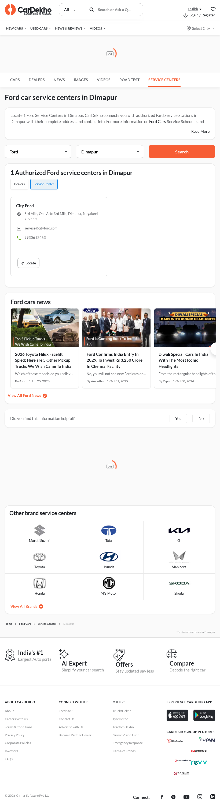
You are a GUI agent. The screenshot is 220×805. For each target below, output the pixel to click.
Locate (30, 263)
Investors (11, 751)
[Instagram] (199, 797)
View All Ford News (24, 395)
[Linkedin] (212, 797)
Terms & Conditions (18, 727)
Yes (178, 418)
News (59, 79)
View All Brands (23, 606)
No (201, 418)
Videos (104, 79)
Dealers (37, 79)
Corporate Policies (18, 743)
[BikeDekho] (175, 741)
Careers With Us (16, 719)
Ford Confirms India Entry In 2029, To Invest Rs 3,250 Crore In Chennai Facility (114, 360)
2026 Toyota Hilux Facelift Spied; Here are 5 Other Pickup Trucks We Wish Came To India (43, 360)
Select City (201, 28)
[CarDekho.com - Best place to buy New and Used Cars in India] (28, 9)
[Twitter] (173, 797)
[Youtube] (186, 797)
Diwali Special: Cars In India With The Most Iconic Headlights (183, 360)
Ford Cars (157, 121)
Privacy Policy (14, 735)
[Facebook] (162, 797)
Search (182, 151)
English (193, 9)
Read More (200, 131)
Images (81, 79)
